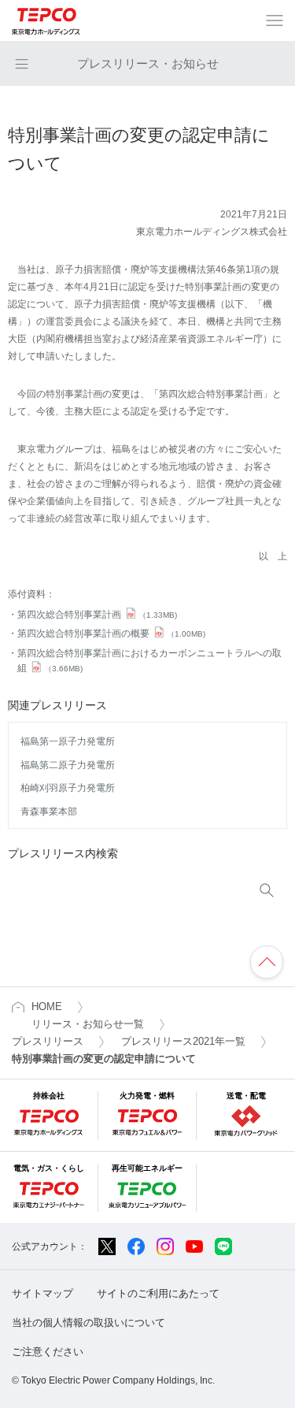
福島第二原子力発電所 (67, 765)
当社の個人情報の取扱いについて (88, 1322)
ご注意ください (47, 1352)
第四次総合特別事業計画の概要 (111, 633)
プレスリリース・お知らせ (148, 63)
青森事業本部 (48, 811)
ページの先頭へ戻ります (266, 962)
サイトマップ (42, 1293)
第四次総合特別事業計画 (97, 614)
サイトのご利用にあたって (158, 1293)
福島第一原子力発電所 (67, 741)
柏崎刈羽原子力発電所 (67, 787)
